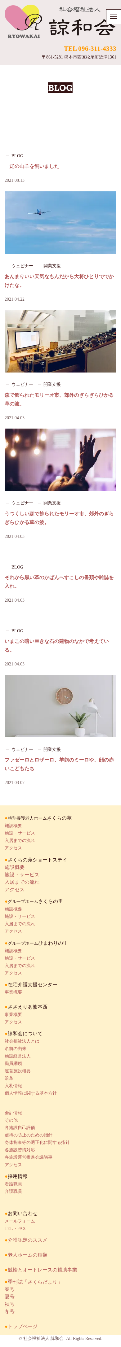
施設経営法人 (18, 1056)
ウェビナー (22, 266)
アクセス (13, 848)
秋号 (10, 1304)
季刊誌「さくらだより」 (35, 1281)
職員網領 (13, 1063)
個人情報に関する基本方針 (31, 1093)
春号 (10, 1289)
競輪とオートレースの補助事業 (42, 1269)
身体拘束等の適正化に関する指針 (37, 1142)
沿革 (9, 1078)
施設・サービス (20, 833)
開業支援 (52, 266)
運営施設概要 (18, 1071)
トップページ (23, 1326)
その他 (11, 1120)
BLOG (17, 156)
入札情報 (13, 1085)
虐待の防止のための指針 (28, 1135)
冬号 (10, 1311)
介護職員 (13, 1191)
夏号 (10, 1296)
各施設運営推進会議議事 (28, 1157)
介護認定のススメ (27, 1240)
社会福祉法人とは (22, 1041)
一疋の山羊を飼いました (32, 166)
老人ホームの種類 (27, 1255)
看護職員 (13, 1184)
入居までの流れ (20, 840)
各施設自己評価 (20, 1127)
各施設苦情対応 (20, 1150)
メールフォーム (20, 1221)
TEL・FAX (15, 1228)
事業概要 (13, 992)
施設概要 (13, 825)
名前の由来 (15, 1048)
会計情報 (13, 1112)
